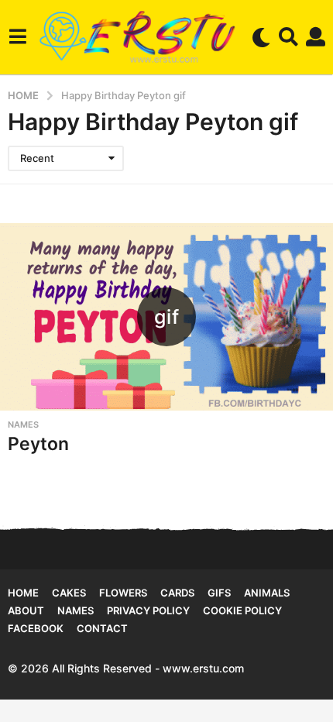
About (26, 610)
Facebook (36, 628)
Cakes (69, 592)
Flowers (123, 592)
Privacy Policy (148, 610)
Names (23, 424)
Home (23, 592)
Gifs (219, 592)
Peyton (38, 444)
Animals (267, 592)
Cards (177, 592)
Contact (102, 628)
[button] (17, 37)
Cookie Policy (242, 610)
